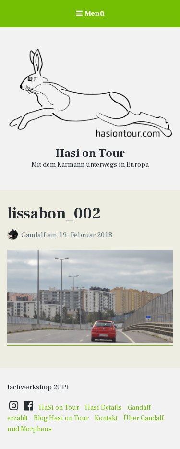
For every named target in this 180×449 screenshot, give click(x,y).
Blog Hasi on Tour (61, 418)
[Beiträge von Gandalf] (14, 235)
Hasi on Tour (90, 153)
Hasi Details (103, 407)
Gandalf (34, 235)
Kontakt (106, 418)
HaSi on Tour (59, 407)
